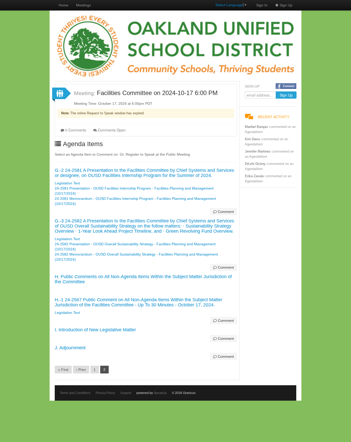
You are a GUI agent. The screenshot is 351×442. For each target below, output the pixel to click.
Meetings (83, 5)
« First (63, 370)
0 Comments (75, 130)
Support (125, 393)
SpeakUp (160, 393)
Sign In (261, 5)
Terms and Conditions (75, 393)
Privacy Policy (105, 393)
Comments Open (111, 130)
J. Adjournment (70, 347)
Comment (225, 212)
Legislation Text (67, 183)
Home (63, 5)
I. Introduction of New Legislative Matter (95, 329)
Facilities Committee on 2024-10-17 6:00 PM (157, 92)
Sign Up (285, 5)
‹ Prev (81, 370)
